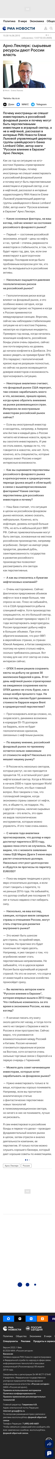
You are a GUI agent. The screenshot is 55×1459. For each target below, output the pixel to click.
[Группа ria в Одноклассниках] (42, 1319)
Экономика (35, 1336)
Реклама (25, 1341)
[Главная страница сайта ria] (18, 28)
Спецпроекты (10, 1341)
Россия (26, 1165)
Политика (8, 1336)
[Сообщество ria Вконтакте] (31, 1319)
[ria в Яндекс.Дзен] (19, 1319)
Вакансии (8, 1354)
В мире (47, 1336)
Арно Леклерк (11, 1165)
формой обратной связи (15, 1433)
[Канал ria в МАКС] (8, 1319)
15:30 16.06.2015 (11, 35)
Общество (21, 1336)
